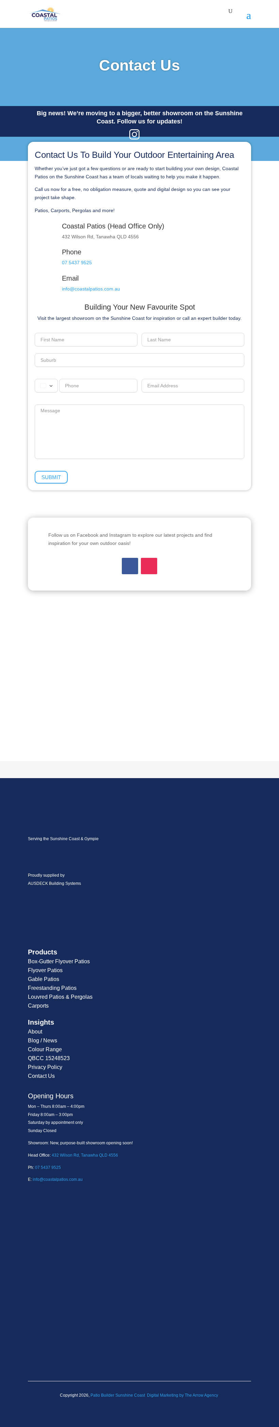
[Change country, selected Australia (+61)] (46, 386)
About (35, 1032)
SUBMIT (51, 477)
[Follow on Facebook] (130, 566)
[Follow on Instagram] (149, 566)
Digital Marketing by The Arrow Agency (182, 1395)
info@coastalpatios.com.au (91, 289)
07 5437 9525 (77, 262)
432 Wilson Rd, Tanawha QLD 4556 (85, 1155)
